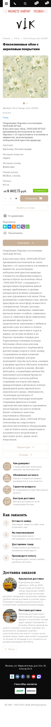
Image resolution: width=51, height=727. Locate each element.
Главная (6, 38)
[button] (15, 3)
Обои (16, 38)
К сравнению (15, 215)
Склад (5, 117)
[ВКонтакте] (9, 227)
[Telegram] (18, 227)
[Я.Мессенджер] (5, 227)
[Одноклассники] (14, 227)
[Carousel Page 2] (27, 103)
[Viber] (23, 227)
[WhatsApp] (27, 227)
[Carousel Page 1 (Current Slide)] (24, 103)
